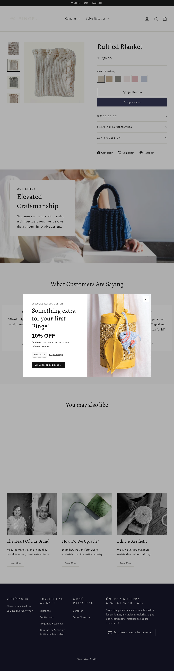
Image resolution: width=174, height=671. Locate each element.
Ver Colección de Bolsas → (48, 365)
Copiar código (56, 354)
